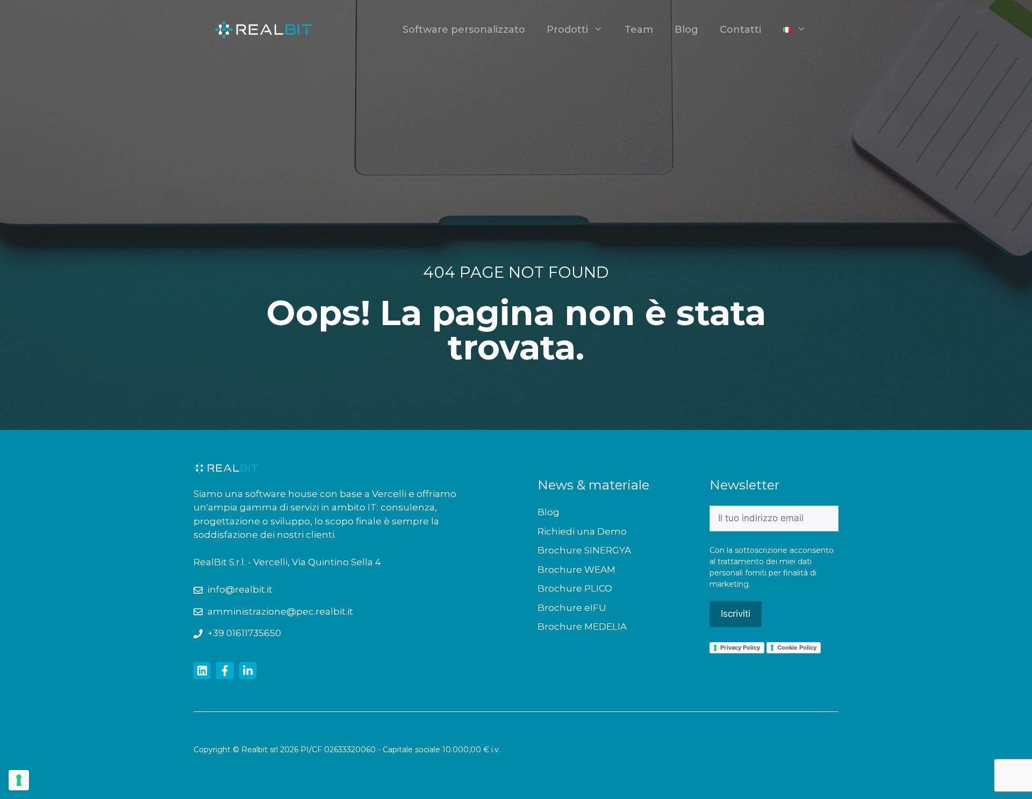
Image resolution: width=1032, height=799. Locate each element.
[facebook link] (224, 670)
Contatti (740, 29)
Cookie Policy (796, 647)
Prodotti (567, 29)
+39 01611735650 (244, 633)
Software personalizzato (464, 29)
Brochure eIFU (572, 607)
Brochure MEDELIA (582, 626)
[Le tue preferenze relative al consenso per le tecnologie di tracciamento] (19, 780)
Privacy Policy (740, 647)
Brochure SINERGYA (584, 550)
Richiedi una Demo (582, 531)
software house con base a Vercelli (326, 493)
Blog (686, 29)
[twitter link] (202, 670)
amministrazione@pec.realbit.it (280, 611)
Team (639, 29)
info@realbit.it (240, 589)
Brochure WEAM (576, 569)
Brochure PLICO (575, 588)
